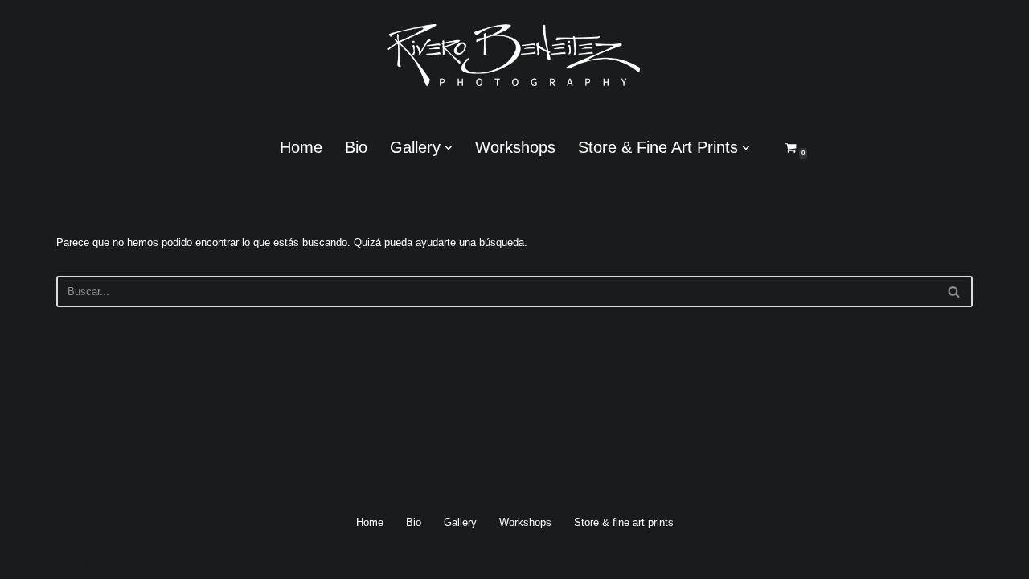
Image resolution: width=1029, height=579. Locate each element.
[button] (449, 148)
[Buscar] (955, 291)
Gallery (460, 522)
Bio (356, 147)
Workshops (515, 147)
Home (301, 147)
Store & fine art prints (624, 522)
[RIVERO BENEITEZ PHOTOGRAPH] (514, 54)
